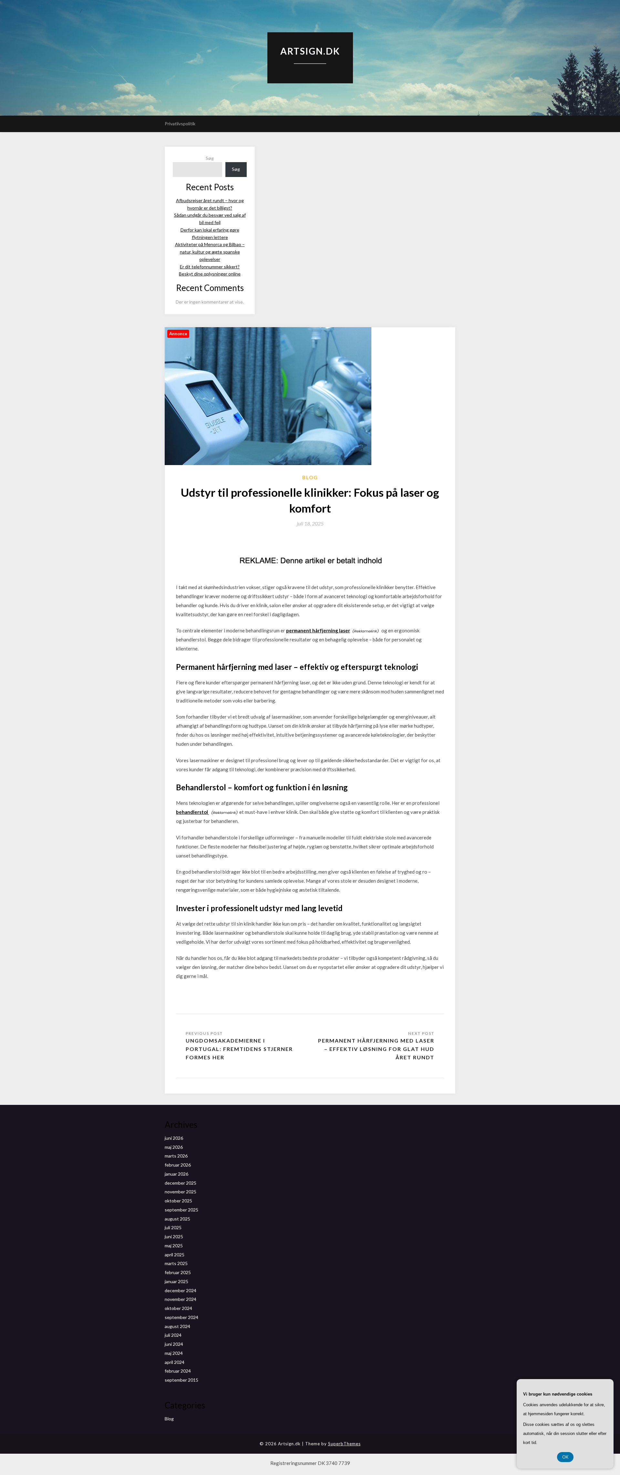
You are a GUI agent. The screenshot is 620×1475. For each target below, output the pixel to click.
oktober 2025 (178, 1200)
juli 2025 (173, 1227)
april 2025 (174, 1254)
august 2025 (177, 1218)
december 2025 (180, 1183)
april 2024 (174, 1362)
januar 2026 (176, 1174)
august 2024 (177, 1326)
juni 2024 (174, 1344)
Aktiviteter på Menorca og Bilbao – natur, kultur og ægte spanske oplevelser (210, 252)
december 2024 (180, 1290)
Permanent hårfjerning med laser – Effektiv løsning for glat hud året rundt (376, 1048)
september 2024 (181, 1317)
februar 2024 (178, 1371)
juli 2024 (173, 1335)
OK (565, 1456)
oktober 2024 (178, 1308)
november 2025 (180, 1191)
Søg (210, 158)
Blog (310, 477)
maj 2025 (174, 1245)
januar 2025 (176, 1281)
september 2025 (181, 1209)
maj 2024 (174, 1353)
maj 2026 (174, 1147)
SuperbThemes (344, 1443)
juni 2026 (174, 1138)
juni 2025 (174, 1236)
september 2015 (181, 1380)
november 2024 (180, 1299)
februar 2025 (178, 1272)
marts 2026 (176, 1155)
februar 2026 (178, 1165)
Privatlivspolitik (180, 123)
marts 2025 (176, 1263)
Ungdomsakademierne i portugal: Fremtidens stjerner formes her (239, 1048)
